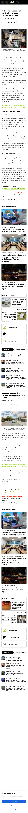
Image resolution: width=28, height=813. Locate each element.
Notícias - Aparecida (7, 253)
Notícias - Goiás (10, 383)
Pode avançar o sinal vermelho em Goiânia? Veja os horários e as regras (14, 287)
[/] (2, 2)
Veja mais (16, 798)
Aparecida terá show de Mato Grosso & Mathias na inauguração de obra (15, 356)
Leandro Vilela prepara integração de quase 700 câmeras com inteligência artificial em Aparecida (13, 258)
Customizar (14, 805)
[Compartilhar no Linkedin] (11, 22)
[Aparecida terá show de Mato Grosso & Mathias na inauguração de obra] (3, 355)
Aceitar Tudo (14, 801)
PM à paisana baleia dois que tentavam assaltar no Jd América (18, 606)
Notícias (3, 18)
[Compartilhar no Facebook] (3, 22)
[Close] (26, 792)
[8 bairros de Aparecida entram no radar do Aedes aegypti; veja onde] (14, 217)
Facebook (7, 188)
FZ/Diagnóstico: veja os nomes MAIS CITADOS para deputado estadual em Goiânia (15, 364)
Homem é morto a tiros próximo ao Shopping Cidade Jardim (17, 303)
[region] (14, 802)
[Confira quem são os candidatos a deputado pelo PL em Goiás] (3, 370)
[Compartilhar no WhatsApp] (8, 22)
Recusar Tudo (14, 809)
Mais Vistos (7, 349)
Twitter (22, 188)
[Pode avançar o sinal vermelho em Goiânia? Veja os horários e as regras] (14, 272)
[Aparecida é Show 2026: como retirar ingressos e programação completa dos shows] (3, 680)
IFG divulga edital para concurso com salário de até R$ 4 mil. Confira (9, 317)
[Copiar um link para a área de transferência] (14, 22)
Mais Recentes (20, 349)
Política (8, 361)
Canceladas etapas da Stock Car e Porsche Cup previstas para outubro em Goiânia (15, 386)
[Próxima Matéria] (21, 316)
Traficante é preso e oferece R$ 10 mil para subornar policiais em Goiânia (9, 620)
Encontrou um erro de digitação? (12, 193)
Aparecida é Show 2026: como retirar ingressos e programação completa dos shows (16, 378)
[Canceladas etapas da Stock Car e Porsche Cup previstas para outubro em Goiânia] (3, 384)
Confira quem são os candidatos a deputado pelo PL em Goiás (14, 371)
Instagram (14, 188)
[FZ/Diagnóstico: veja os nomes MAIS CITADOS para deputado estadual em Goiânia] (3, 665)
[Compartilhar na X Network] (6, 22)
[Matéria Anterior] (6, 302)
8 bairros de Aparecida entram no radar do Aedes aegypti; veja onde (13, 230)
